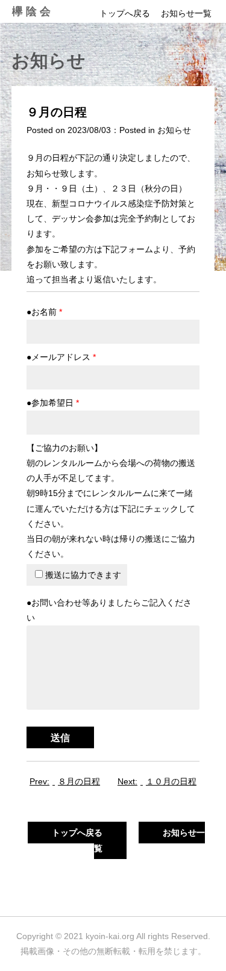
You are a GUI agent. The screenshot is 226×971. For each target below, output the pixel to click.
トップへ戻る (124, 13)
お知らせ (174, 130)
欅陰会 (33, 11)
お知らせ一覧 (186, 13)
